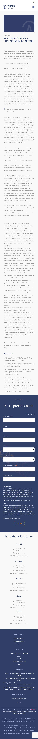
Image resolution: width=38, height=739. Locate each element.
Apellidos (5, 436)
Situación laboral (7, 456)
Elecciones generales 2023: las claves (17, 391)
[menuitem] (34, 2)
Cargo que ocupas (8, 476)
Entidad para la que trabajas (10, 466)
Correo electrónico (8, 416)
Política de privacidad (19, 713)
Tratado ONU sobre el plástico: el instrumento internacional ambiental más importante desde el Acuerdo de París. (18, 379)
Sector (5, 446)
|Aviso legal (21, 711)
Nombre (5, 426)
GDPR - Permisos (7, 486)
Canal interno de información (10, 711)
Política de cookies (30, 711)
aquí (17, 498)
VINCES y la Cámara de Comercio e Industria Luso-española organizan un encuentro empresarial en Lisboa (19, 371)
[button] (33, 7)
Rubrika (33, 709)
